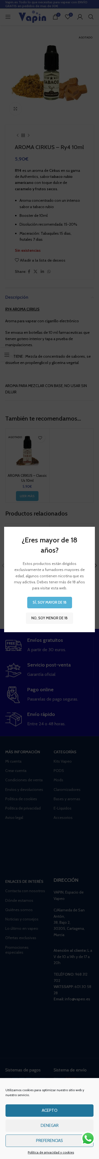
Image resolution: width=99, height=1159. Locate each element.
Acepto (49, 1110)
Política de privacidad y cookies (51, 1152)
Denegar (50, 1125)
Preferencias (49, 1140)
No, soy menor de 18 (49, 618)
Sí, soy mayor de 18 (50, 602)
